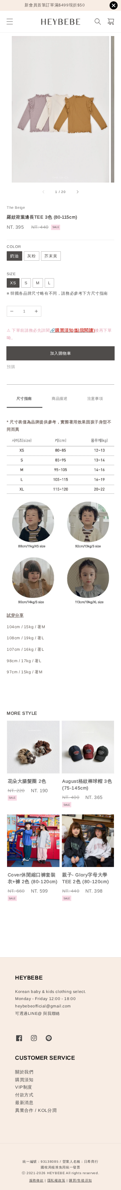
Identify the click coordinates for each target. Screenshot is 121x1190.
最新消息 (24, 1102)
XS (13, 283)
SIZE (11, 274)
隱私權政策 (56, 1180)
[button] (9, 22)
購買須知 (24, 1079)
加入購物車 (60, 353)
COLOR (14, 247)
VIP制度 (23, 1087)
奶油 (14, 256)
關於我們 (24, 1071)
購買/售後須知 (80, 1180)
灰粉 (31, 256)
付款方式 (24, 1094)
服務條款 (36, 1180)
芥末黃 (50, 256)
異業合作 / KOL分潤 (35, 1110)
